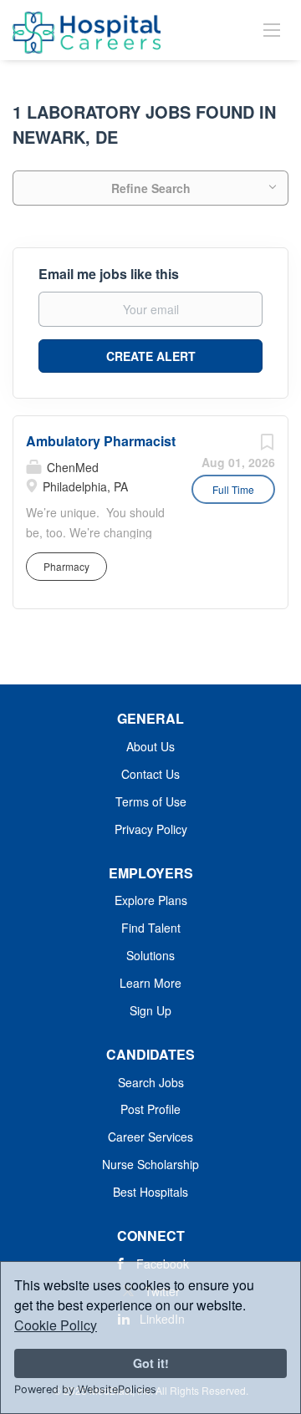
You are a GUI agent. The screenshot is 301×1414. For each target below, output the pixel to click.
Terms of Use (150, 801)
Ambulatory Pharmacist (101, 440)
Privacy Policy (151, 829)
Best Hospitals (150, 1191)
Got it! (151, 1363)
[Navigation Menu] (271, 29)
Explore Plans (151, 900)
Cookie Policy (55, 1325)
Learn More (150, 982)
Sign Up (150, 1010)
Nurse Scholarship (150, 1164)
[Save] (266, 445)
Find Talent (151, 927)
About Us (150, 746)
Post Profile (150, 1109)
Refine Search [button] (151, 188)
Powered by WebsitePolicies (85, 1389)
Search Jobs (151, 1082)
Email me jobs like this (108, 274)
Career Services (150, 1136)
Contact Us (150, 773)
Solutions (150, 955)
